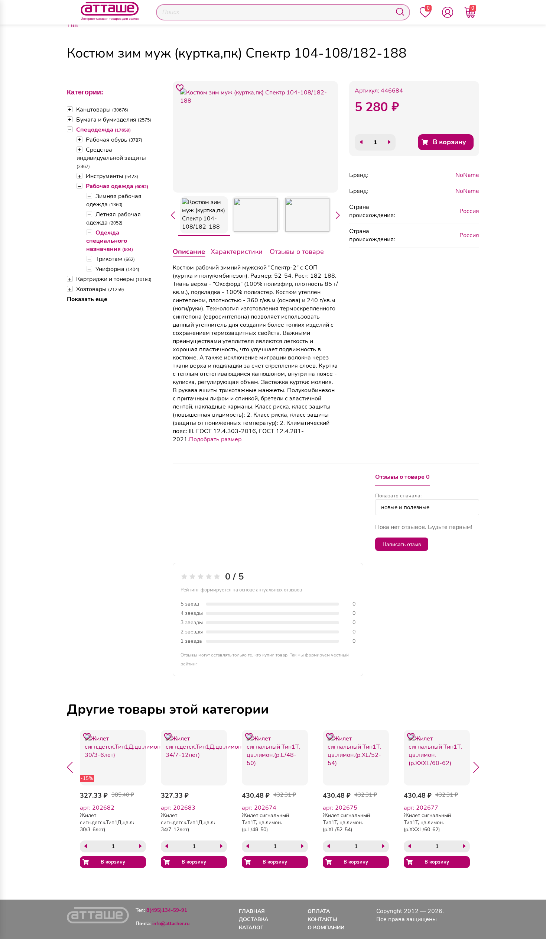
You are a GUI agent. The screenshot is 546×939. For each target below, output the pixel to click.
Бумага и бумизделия (113, 120)
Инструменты (112, 176)
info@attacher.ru (171, 923)
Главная (252, 911)
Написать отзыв (402, 544)
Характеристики (237, 251)
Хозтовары (100, 289)
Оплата (319, 911)
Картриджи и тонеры (114, 279)
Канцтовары (102, 110)
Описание (189, 251)
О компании (326, 927)
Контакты (322, 919)
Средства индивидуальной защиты (111, 158)
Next (338, 215)
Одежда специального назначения (109, 241)
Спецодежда (103, 130)
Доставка (253, 919)
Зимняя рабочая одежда (114, 200)
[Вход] (447, 12)
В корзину (449, 142)
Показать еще (87, 299)
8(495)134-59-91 (166, 910)
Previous (172, 215)
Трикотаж (115, 259)
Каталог (251, 927)
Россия (469, 211)
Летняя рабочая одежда (113, 218)
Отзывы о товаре (297, 251)
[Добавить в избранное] (179, 88)
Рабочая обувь (114, 140)
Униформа (117, 269)
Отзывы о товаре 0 (402, 477)
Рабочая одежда (117, 186)
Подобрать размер (215, 439)
